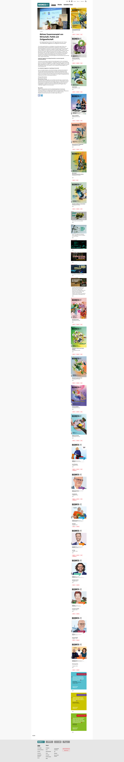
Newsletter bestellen (48, 756)
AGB (54, 751)
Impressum (82, 1)
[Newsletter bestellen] (67, 1)
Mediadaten (55, 753)
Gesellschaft (38, 756)
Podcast (47, 753)
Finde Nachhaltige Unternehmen (56, 749)
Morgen (47, 758)
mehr (73, 60)
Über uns (78, 1)
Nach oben (33, 735)
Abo (81, 34)
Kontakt (74, 1)
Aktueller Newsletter (48, 751)
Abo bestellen (66, 750)
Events (47, 749)
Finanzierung (39, 753)
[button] (53, 5)
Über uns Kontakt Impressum (56, 756)
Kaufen (78, 34)
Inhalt (74, 34)
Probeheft (74, 470)
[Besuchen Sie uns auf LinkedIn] (71, 1)
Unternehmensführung (40, 749)
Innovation (38, 751)
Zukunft (38, 757)
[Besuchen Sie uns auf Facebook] (69, 1)
